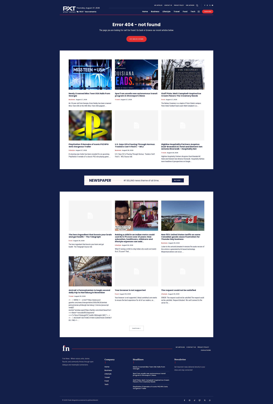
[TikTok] (195, 400)
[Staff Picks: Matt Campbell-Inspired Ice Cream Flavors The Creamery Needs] (182, 74)
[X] (210, 5)
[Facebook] (204, 5)
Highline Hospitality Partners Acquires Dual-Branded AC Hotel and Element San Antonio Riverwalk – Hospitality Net (181, 146)
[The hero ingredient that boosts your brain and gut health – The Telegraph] (90, 216)
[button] (197, 5)
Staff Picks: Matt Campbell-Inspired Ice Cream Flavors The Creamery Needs (181, 94)
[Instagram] (207, 5)
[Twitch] (200, 400)
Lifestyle (72, 150)
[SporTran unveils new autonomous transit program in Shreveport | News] (136, 74)
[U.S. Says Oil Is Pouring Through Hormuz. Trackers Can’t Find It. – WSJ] (136, 125)
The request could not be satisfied (178, 290)
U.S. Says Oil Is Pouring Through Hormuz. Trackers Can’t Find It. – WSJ (135, 145)
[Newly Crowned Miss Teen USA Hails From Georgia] (90, 74)
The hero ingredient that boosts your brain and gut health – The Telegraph (90, 235)
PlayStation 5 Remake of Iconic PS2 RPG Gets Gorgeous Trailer (89, 145)
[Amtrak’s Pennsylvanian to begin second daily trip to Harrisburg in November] (90, 271)
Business (72, 99)
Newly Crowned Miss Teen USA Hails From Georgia (89, 94)
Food (163, 99)
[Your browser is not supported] (136, 271)
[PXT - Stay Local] (66, 348)
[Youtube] (212, 5)
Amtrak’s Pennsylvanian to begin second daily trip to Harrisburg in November (89, 291)
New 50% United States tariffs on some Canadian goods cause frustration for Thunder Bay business (180, 236)
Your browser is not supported (130, 290)
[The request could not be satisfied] (182, 271)
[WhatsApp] (210, 400)
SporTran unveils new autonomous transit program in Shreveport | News (136, 94)
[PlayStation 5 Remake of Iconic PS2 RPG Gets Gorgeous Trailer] (90, 125)
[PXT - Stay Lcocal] (66, 9)
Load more (135, 328)
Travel (117, 99)
